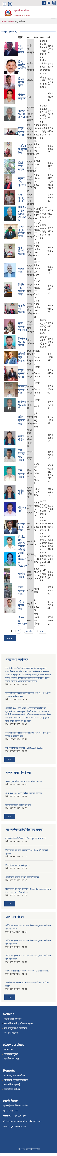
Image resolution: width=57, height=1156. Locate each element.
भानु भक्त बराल (21, 49)
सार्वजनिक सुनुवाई (12, 1084)
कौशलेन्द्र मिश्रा (21, 357)
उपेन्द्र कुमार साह (21, 605)
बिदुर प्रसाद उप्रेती (21, 131)
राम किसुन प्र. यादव (21, 454)
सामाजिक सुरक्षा (11, 1054)
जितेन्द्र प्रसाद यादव (22, 342)
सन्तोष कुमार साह (21, 527)
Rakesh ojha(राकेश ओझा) (22, 543)
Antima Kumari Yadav (22, 559)
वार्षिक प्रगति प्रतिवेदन (14, 1075)
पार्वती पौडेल (21, 438)
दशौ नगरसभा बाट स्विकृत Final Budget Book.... (24, 748)
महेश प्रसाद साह (21, 420)
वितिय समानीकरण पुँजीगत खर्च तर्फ (18, 805)
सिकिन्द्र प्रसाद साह (21, 289)
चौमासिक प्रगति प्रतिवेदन (16, 1080)
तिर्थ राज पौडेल (21, 166)
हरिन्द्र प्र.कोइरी (22, 405)
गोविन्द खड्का (22, 96)
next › (29, 631)
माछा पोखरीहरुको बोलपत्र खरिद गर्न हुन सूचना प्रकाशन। (26, 838)
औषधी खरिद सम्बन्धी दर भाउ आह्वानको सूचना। (22, 877)
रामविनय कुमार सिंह (22, 149)
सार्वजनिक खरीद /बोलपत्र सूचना (18, 1023)
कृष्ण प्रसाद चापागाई (22, 326)
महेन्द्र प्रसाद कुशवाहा (22, 114)
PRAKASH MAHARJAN (22, 214)
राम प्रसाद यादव (21, 473)
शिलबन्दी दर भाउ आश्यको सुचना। (17, 865)
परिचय (11, 21)
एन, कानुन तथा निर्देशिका (15, 1028)
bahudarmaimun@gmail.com (27, 1121)
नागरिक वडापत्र (11, 1058)
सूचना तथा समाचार (12, 1019)
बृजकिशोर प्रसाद (21, 309)
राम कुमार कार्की (21, 198)
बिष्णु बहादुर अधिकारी (22, 66)
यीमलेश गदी (22, 509)
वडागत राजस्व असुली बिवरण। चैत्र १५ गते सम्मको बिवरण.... (27, 971)
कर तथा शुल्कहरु (12, 1032)
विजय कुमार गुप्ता (21, 82)
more (10, 638)
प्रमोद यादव (21, 575)
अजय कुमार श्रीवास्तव (21, 231)
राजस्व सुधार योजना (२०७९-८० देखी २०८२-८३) (23, 781)
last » (42, 631)
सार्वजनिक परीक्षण (12, 1089)
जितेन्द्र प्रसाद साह (22, 389)
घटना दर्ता (8, 1049)
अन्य (9, 759)
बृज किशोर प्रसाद (21, 251)
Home (4, 21)
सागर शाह (21, 270)
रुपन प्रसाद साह (21, 590)
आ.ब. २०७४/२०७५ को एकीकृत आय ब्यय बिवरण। (23, 793)
